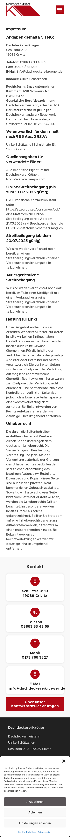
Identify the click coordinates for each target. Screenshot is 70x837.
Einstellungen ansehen (35, 823)
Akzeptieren (35, 802)
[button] (64, 761)
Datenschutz (44, 832)
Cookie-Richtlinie (27, 832)
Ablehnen (35, 812)
